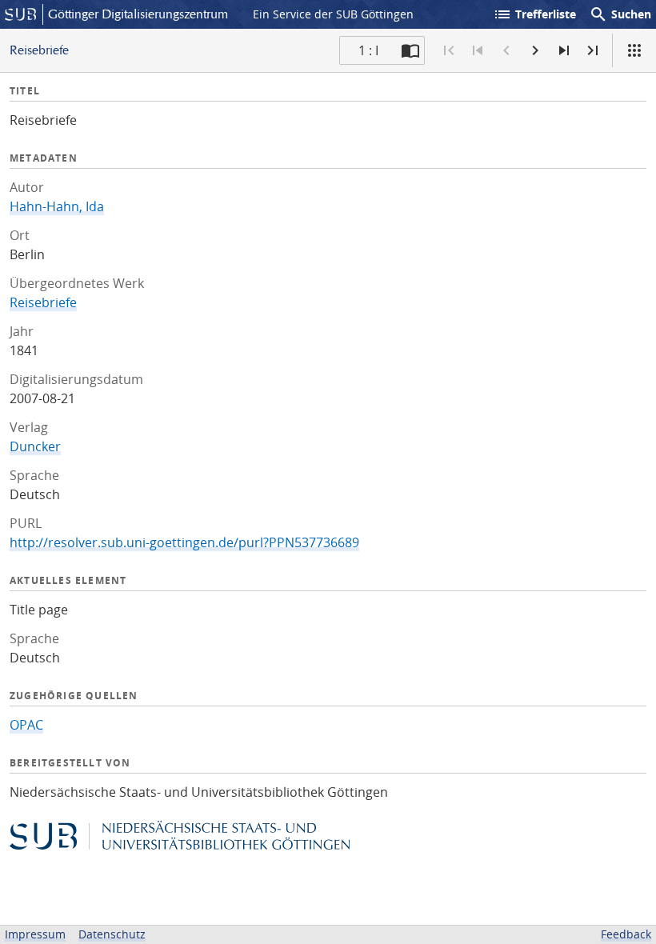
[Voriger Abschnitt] (477, 50)
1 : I (368, 50)
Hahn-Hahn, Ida (57, 206)
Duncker (35, 446)
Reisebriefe (43, 302)
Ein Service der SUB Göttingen (333, 14)
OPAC (26, 725)
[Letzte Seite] (592, 50)
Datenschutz (112, 934)
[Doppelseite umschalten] (410, 50)
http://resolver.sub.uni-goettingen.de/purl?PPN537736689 (184, 542)
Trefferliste (534, 14)
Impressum (35, 934)
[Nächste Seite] (535, 50)
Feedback (626, 934)
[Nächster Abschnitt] (564, 50)
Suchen (620, 14)
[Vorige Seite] (506, 50)
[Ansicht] (634, 50)
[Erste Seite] (448, 50)
